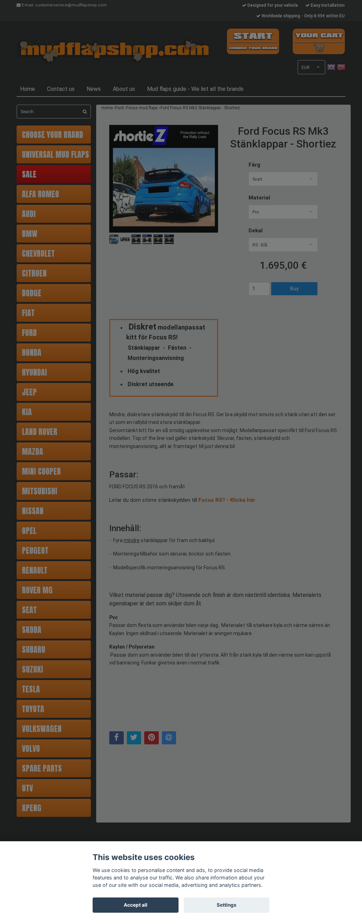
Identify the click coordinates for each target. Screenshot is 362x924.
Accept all (135, 905)
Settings (227, 905)
